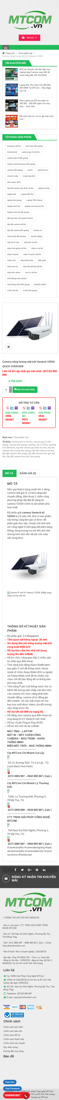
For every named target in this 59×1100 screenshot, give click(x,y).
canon (30, 170)
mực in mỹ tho (31, 272)
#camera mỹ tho (14, 146)
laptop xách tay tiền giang (18, 212)
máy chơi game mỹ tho (17, 248)
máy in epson (13, 254)
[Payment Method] (6, 1007)
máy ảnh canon (13, 272)
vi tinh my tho (12, 290)
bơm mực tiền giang (34, 146)
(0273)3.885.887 (24, 993)
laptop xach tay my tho (34, 206)
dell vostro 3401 (14, 182)
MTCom (44, 1097)
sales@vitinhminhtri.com (25, 997)
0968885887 (12, 1095)
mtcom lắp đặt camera (16, 236)
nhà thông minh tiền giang (18, 284)
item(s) (30, 37)
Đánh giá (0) (28, 473)
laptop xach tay (13, 206)
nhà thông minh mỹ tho (17, 278)
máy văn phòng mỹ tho (32, 266)
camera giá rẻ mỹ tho (31, 152)
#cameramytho (15, 847)
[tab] (9, 473)
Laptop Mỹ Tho (27, 194)
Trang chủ (9, 53)
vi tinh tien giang (30, 290)
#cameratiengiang (34, 847)
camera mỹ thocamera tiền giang (21, 164)
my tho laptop (36, 236)
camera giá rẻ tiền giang (17, 158)
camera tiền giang (15, 170)
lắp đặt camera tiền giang (18, 230)
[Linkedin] (44, 869)
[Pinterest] (36, 869)
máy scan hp (12, 266)
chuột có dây (12, 176)
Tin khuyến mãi (15, 63)
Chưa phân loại (25, 53)
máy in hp (11, 260)
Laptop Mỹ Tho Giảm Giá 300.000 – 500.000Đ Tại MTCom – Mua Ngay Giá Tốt (36, 88)
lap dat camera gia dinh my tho (20, 188)
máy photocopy (26, 260)
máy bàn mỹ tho (30, 242)
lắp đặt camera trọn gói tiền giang (23, 456)
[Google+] (29, 869)
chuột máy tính (29, 176)
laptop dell (11, 194)
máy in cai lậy (37, 248)
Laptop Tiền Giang (34, 200)
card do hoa (42, 170)
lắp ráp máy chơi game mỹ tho (20, 218)
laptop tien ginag (14, 200)
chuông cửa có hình (38, 445)
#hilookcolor (25, 854)
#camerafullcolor (34, 851)
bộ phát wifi (12, 152)
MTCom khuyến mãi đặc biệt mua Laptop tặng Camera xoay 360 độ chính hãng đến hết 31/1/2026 (35, 72)
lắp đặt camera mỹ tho (16, 224)
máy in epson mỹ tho (32, 254)
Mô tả (9, 473)
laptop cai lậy (44, 188)
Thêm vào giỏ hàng (25, 389)
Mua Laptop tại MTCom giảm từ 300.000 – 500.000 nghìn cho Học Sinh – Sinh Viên (35, 103)
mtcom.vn (38, 230)
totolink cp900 (40, 284)
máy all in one (13, 242)
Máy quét (42, 260)
